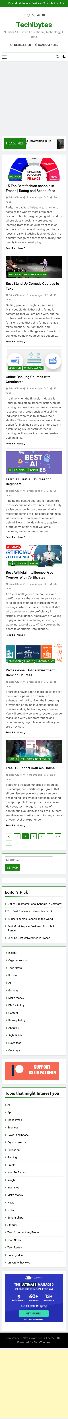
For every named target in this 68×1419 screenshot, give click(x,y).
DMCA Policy (16, 1005)
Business (12, 1127)
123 (58, 836)
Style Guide (15, 1035)
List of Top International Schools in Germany (34, 904)
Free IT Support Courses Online (30, 768)
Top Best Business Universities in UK (29, 911)
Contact (13, 1013)
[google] (38, 15)
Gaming (13, 990)
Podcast (13, 975)
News (10, 1202)
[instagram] (28, 15)
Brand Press (14, 1120)
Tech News (15, 968)
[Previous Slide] (57, 3)
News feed (14, 1043)
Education (15, 176)
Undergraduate (33, 368)
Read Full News (14, 248)
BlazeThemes (42, 1342)
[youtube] (43, 15)
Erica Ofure (15, 197)
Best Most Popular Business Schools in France (32, 3)
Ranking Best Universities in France (28, 938)
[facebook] (24, 15)
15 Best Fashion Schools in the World (30, 919)
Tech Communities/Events (36, 759)
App (9, 1112)
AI (10, 470)
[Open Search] (57, 56)
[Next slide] (63, 3)
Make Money (16, 998)
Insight (34, 470)
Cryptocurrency (17, 960)
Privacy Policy (16, 1020)
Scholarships (15, 1217)
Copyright (14, 1050)
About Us (14, 1028)
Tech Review (14, 1247)
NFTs (10, 1210)
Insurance (13, 1187)
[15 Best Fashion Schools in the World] (60, 145)
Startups (12, 1225)
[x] (33, 15)
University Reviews (35, 274)
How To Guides (16, 1172)
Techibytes (34, 24)
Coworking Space (18, 1135)
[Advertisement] (34, 98)
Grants (11, 1165)
